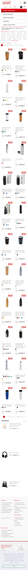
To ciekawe (17, 523)
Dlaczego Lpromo (19, 517)
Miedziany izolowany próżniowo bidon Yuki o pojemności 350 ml (20, 190)
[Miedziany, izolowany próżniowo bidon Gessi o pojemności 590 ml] (7, 179)
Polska (3, 550)
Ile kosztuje (4, 532)
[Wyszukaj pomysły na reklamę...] (20, 2)
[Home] (2, 28)
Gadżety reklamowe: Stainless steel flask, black (20, 220)
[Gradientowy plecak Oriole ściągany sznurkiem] (4, 484)
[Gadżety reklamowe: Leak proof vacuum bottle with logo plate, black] (7, 334)
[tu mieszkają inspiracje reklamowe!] (6, 1)
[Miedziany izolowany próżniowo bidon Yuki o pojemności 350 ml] (20, 179)
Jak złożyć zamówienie (7, 533)
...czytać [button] (16, 562)
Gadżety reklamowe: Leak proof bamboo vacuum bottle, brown (7, 282)
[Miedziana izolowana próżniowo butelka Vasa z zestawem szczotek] (7, 209)
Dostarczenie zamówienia (8, 536)
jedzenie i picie (15, 40)
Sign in (5, 7)
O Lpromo (17, 522)
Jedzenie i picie (18, 28)
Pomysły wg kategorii (7, 509)
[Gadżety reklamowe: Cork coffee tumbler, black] (7, 241)
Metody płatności (6, 535)
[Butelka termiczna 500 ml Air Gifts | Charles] (20, 365)
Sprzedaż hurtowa (20, 503)
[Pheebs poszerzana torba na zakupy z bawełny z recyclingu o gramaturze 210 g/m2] (4, 425)
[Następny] (13, 45)
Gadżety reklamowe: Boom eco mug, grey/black (6, 129)
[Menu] (25, 3)
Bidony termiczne (5, 31)
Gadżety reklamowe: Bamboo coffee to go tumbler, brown (20, 99)
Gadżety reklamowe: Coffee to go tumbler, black (20, 252)
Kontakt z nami (18, 525)
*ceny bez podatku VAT (6, 518)
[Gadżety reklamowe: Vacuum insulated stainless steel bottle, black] (20, 302)
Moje (15, 6)
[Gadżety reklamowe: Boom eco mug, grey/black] (7, 118)
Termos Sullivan (19, 159)
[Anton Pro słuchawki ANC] (4, 455)
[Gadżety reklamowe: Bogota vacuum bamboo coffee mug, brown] (20, 118)
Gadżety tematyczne (9, 24)
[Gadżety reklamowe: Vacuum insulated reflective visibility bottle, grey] (20, 271)
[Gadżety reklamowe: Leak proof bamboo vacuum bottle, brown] (7, 271)
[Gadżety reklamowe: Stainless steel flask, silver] (7, 149)
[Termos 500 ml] (7, 365)
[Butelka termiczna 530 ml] (7, 87)
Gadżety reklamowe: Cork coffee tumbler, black (6, 252)
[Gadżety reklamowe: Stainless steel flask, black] (20, 209)
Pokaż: (16, 45)
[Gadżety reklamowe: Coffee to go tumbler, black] (20, 241)
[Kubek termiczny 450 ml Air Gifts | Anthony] (20, 395)
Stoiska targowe (8, 14)
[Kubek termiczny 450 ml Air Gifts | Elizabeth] (7, 395)
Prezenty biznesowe (7, 502)
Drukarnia (6, 21)
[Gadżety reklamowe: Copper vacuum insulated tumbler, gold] (7, 56)
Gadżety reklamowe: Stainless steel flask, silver (6, 160)
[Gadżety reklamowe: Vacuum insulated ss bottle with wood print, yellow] (7, 302)
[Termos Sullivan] (20, 149)
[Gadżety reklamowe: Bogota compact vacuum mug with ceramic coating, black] (20, 56)
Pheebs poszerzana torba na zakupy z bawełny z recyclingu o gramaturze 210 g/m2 (15, 425)
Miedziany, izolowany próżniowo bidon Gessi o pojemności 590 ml (7, 190)
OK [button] (14, 566)
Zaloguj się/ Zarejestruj (7, 530)
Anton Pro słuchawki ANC (14, 452)
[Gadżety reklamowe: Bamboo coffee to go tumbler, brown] (20, 87)
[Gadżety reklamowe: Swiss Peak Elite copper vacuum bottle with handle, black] (20, 334)
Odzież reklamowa (8, 17)
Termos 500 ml (5, 375)
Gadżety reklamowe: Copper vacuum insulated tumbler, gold (7, 67)
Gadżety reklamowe (9, 10)
